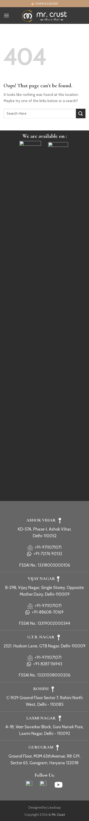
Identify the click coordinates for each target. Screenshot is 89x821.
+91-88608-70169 (47, 612)
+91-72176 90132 (47, 553)
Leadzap (54, 807)
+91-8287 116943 (46, 663)
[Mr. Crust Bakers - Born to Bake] (44, 15)
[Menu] (6, 15)
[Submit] (80, 113)
